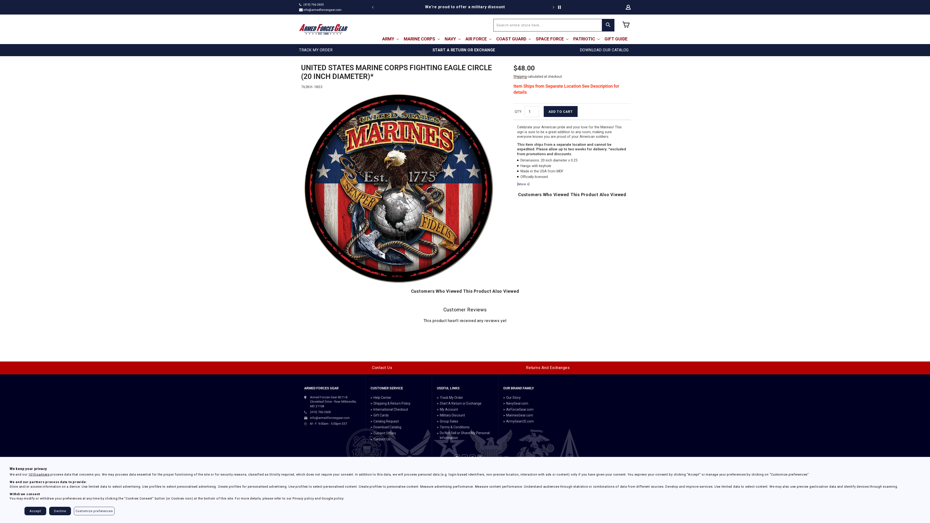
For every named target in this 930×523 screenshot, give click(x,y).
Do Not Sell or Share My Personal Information (465, 435)
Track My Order (451, 398)
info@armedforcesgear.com (322, 10)
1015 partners (38, 474)
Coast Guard (511, 38)
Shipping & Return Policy (392, 403)
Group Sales (449, 421)
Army (388, 38)
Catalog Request (386, 421)
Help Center (382, 398)
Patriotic (584, 38)
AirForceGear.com (520, 409)
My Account (449, 409)
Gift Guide (616, 38)
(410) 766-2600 (313, 4)
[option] (465, 7)
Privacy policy (303, 498)
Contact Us (382, 367)
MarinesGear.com (519, 415)
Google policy (332, 498)
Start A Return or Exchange (460, 403)
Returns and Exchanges (548, 367)
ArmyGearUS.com (520, 421)
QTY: (518, 111)
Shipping (520, 76)
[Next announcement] (553, 7)
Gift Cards (381, 415)
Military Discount (452, 415)
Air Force (476, 38)
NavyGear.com (517, 403)
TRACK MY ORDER (316, 50)
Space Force (550, 38)
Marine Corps (420, 38)
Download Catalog (387, 427)
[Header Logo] (323, 29)
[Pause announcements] (559, 7)
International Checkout (390, 409)
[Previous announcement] (373, 7)
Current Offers (384, 433)
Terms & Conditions (455, 427)
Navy (451, 38)
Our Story (513, 398)
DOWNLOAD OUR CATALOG (604, 50)
